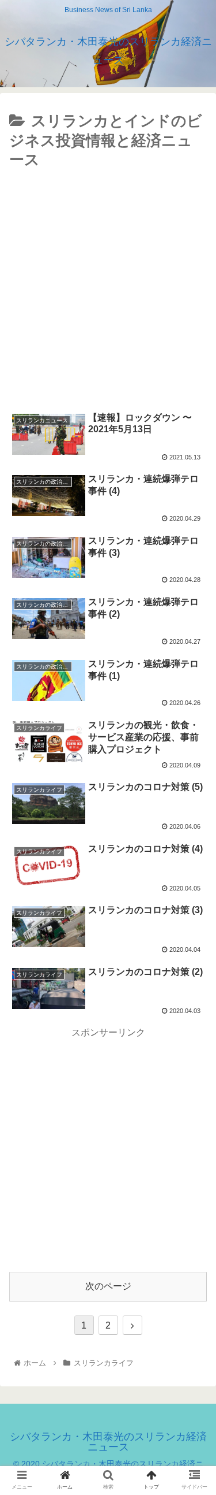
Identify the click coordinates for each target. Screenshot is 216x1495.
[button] (193, 1135)
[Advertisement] (108, 287)
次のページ (108, 1286)
